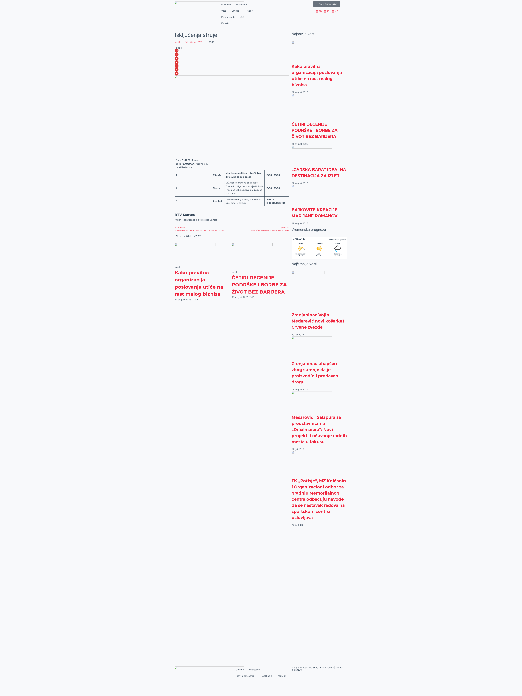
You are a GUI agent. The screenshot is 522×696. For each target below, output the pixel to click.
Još (242, 17)
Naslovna (226, 4)
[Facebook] (232, 51)
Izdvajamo (241, 4)
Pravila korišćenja (245, 676)
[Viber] (232, 62)
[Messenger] (232, 54)
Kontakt (225, 23)
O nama (240, 669)
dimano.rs (297, 669)
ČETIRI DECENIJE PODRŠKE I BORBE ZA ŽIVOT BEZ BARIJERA (259, 285)
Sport (250, 10)
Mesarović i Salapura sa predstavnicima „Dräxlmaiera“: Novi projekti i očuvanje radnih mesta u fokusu (319, 429)
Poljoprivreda (228, 17)
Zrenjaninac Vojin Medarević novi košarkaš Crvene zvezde (318, 321)
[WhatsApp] (232, 66)
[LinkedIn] (232, 58)
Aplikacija (267, 676)
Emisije (235, 10)
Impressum (254, 669)
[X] (232, 70)
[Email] (232, 73)
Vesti (223, 10)
